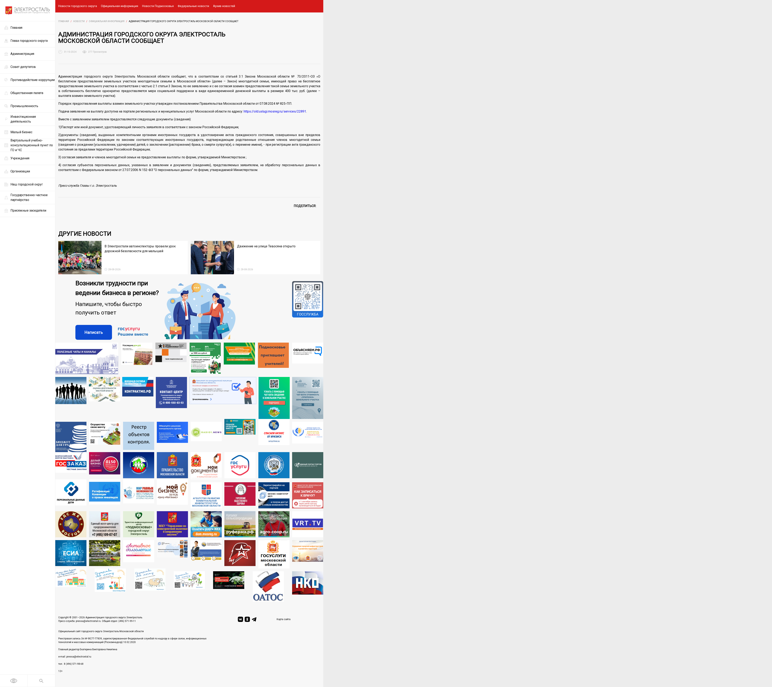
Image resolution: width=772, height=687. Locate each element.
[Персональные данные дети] (70, 493)
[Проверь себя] (240, 495)
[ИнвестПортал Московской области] (104, 465)
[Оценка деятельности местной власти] (104, 398)
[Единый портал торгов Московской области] (307, 465)
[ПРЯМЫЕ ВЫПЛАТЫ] (307, 437)
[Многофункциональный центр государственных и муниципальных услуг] (206, 465)
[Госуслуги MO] (274, 554)
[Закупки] (172, 524)
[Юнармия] (240, 554)
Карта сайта (284, 619)
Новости (79, 21)
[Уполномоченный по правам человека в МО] (138, 465)
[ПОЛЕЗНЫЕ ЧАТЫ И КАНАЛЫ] (86, 358)
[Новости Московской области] (206, 437)
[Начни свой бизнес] (70, 585)
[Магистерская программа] (307, 554)
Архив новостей (224, 6)
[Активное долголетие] (138, 554)
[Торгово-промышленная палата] (274, 435)
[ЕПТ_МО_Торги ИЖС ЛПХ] (189, 586)
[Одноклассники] (247, 619)
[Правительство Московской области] (172, 465)
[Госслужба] (307, 310)
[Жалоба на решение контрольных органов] (172, 437)
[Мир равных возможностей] (138, 493)
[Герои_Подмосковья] (171, 358)
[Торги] (274, 398)
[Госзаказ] (70, 465)
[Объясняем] (307, 358)
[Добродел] (240, 435)
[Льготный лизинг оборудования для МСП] (205, 358)
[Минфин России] (70, 437)
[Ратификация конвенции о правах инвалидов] (104, 493)
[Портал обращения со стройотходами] (239, 358)
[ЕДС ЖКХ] (70, 524)
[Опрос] (222, 398)
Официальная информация (119, 6)
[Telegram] (254, 619)
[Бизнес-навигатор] (274, 495)
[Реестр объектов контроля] (138, 437)
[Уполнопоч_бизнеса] (171, 398)
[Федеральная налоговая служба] (274, 465)
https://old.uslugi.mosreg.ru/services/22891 (275, 111)
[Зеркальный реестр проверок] (172, 554)
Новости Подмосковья (158, 6)
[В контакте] (240, 619)
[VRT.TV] (307, 524)
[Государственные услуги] (240, 465)
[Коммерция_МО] (110, 585)
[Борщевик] (228, 586)
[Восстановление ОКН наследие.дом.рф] (136, 358)
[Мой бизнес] (172, 493)
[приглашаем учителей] (273, 358)
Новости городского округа (77, 6)
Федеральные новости (193, 6)
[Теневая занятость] (70, 398)
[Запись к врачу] (307, 495)
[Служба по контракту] (137, 398)
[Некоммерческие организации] (307, 586)
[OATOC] (268, 586)
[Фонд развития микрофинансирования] (206, 554)
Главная (63, 21)
